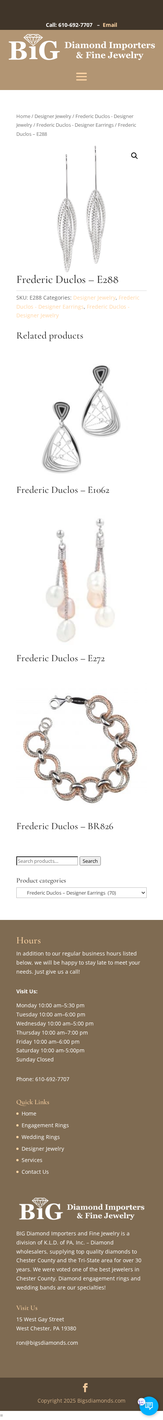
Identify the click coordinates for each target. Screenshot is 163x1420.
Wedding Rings (41, 1136)
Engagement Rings (45, 1125)
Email (110, 24)
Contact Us (35, 1171)
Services (32, 1160)
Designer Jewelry (52, 116)
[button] (134, 156)
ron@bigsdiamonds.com (47, 1342)
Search (90, 861)
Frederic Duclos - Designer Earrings (75, 124)
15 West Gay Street (40, 1319)
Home (23, 116)
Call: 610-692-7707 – (74, 24)
